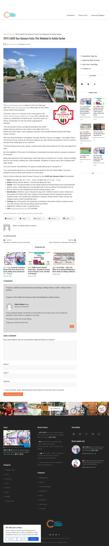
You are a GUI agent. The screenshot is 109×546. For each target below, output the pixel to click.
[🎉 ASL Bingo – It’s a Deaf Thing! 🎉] (85, 151)
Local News (70, 15)
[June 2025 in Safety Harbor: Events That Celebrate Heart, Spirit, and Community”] (99, 151)
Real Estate (8, 479)
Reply (72, 326)
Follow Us (56, 409)
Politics (7, 474)
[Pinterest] (93, 434)
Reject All (22, 539)
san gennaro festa (38, 213)
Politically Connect (10, 470)
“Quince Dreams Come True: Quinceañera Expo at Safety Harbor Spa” (98, 133)
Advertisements (43, 478)
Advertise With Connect (91, 60)
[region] (22, 534)
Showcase (8, 487)
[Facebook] (82, 84)
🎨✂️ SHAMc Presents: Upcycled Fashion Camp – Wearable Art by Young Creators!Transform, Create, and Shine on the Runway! (39, 270)
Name (6, 364)
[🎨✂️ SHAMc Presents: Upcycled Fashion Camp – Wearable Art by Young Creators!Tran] (39, 258)
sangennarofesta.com (19, 208)
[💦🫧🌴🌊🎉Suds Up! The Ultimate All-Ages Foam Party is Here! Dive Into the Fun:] (14, 258)
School (7, 483)
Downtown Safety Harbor (9, 213)
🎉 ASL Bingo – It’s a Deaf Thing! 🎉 (84, 156)
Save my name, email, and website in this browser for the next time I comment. (35, 390)
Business (41, 482)
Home (5, 34)
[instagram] (95, 84)
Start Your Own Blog (89, 64)
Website (6, 381)
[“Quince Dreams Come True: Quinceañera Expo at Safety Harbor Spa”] (99, 127)
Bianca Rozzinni (9, 447)
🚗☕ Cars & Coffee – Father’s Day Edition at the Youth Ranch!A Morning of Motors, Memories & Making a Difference (64, 269)
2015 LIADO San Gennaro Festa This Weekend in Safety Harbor (36, 297)
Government (42, 500)
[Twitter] (88, 84)
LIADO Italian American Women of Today (18, 116)
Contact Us (86, 69)
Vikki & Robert (19, 304)
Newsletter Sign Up (89, 56)
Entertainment (43, 491)
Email (6, 373)
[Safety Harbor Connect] (54, 521)
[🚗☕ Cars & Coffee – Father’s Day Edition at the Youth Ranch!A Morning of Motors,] (64, 258)
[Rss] (99, 434)
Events (11, 34)
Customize (11, 539)
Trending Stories (9, 501)
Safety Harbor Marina (27, 213)
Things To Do (82, 15)
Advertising (44, 542)
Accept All (33, 539)
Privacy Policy (52, 542)
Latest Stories (19, 447)
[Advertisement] (54, 5)
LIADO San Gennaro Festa (20, 108)
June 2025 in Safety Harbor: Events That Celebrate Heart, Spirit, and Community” (98, 158)
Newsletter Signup (62, 542)
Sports (7, 492)
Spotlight (7, 496)
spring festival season (15, 105)
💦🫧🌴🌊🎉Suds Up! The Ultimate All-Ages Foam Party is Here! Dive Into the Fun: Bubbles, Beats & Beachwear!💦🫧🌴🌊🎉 (14, 270)
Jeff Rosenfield (12, 44)
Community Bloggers (97, 15)
